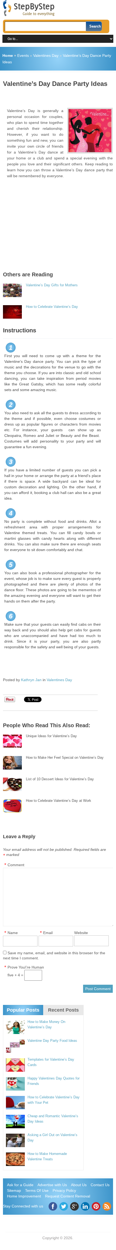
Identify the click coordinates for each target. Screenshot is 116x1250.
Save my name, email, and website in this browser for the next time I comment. (54, 955)
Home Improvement (24, 1196)
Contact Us (100, 1185)
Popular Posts (23, 1010)
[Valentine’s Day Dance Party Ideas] (90, 131)
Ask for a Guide (20, 1185)
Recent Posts (63, 1010)
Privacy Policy (64, 1190)
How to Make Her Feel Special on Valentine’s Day (65, 757)
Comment (16, 865)
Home (7, 55)
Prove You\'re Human (26, 967)
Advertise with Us (52, 1185)
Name (13, 932)
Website (81, 933)
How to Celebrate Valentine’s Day (52, 307)
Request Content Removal (67, 1196)
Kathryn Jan (31, 680)
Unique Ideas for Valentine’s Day (51, 736)
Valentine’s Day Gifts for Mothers (52, 285)
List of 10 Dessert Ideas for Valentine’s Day (60, 779)
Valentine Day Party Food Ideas (52, 1041)
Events (23, 55)
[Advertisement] (59, 95)
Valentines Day (46, 55)
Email (48, 932)
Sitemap (14, 1190)
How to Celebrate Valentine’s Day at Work (58, 801)
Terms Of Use (37, 1190)
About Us (79, 1185)
